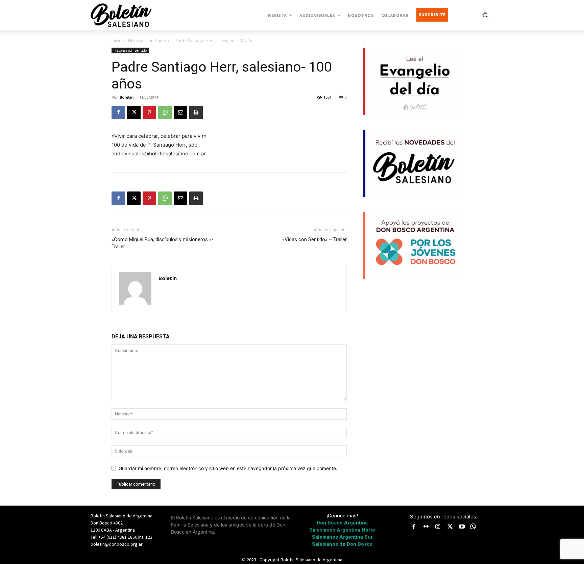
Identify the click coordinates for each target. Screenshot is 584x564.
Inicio (117, 41)
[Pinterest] (149, 112)
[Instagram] (438, 527)
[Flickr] (426, 527)
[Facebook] (118, 112)
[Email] (180, 112)
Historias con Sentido (148, 41)
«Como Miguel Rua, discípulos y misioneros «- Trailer (163, 243)
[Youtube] (462, 527)
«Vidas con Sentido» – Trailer (314, 239)
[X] (134, 112)
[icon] (473, 526)
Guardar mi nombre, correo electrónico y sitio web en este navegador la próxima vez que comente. (228, 468)
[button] (485, 15)
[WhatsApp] (165, 112)
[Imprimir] (196, 112)
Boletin (127, 97)
